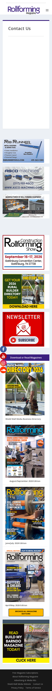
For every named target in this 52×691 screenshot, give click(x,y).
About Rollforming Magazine (25, 676)
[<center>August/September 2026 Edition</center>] (25, 451)
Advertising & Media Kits (25, 680)
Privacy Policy (17, 687)
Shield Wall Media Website (19, 684)
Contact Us (38, 684)
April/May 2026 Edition (16, 605)
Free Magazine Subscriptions (25, 672)
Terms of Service (33, 687)
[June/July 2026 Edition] (25, 513)
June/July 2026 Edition (15, 543)
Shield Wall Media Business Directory (23, 419)
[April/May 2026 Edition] (25, 575)
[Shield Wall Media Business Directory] (25, 389)
